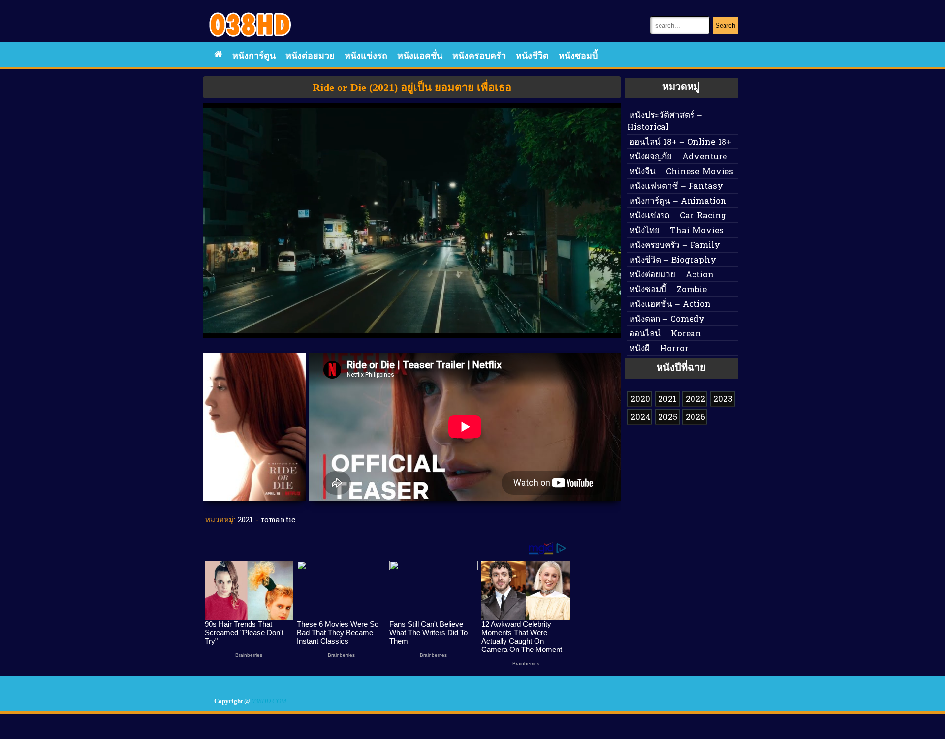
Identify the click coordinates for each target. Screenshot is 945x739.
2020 (640, 399)
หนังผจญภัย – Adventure (678, 157)
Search (725, 25)
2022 (695, 399)
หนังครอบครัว (479, 56)
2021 (245, 520)
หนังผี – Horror (659, 349)
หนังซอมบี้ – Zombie (668, 290)
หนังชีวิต (532, 56)
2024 (640, 418)
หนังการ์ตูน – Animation (678, 201)
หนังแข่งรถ (366, 56)
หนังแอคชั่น (419, 56)
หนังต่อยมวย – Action (672, 275)
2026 (695, 418)
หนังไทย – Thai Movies (677, 231)
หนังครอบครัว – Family (675, 245)
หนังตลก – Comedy (667, 319)
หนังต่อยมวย (310, 56)
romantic (278, 520)
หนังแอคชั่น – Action (670, 304)
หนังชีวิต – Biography (673, 260)
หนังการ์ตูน (254, 56)
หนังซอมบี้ (578, 56)
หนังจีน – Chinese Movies (681, 172)
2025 (667, 418)
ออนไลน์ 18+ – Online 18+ (680, 142)
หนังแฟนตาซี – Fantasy (676, 186)
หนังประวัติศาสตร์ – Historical (664, 121)
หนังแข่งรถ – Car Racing (678, 216)
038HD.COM (269, 701)
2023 (723, 399)
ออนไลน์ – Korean (665, 334)
